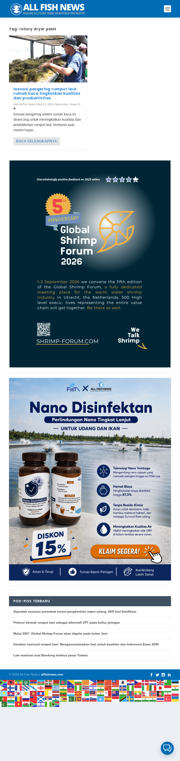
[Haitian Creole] (71, 688)
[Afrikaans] (3, 682)
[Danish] (145, 682)
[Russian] (26, 699)
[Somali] (100, 699)
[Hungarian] (115, 688)
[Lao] (41, 693)
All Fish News (27, 104)
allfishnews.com (52, 674)
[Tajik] (138, 699)
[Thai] (160, 699)
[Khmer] (11, 693)
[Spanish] (108, 699)
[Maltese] (108, 693)
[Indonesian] (138, 688)
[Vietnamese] (18, 704)
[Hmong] (108, 688)
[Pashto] (160, 693)
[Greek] (56, 688)
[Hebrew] (93, 688)
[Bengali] (63, 682)
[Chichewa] (100, 682)
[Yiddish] (41, 704)
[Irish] (145, 688)
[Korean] (18, 693)
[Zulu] (56, 704)
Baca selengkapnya (36, 141)
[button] (167, 748)
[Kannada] (175, 688)
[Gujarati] (63, 688)
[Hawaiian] (86, 688)
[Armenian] (33, 682)
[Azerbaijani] (41, 682)
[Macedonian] (78, 693)
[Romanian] (18, 699)
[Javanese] (168, 688)
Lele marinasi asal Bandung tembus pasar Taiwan (50, 655)
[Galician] (33, 688)
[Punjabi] (11, 699)
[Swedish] (130, 699)
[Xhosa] (33, 704)
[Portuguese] (3, 699)
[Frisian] (26, 688)
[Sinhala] (78, 699)
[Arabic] (26, 682)
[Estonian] (175, 682)
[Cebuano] (93, 682)
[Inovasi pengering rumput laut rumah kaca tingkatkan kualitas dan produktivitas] (48, 58)
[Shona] (63, 699)
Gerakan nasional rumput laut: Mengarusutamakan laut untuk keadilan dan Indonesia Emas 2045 (86, 644)
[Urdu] (3, 704)
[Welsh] (26, 704)
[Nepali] (145, 693)
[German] (48, 688)
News (73, 104)
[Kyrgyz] (33, 693)
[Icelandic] (123, 688)
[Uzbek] (11, 704)
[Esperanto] (168, 682)
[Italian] (153, 688)
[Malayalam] (100, 693)
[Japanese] (160, 688)
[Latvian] (56, 693)
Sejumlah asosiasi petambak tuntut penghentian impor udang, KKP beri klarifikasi (74, 611)
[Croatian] (130, 682)
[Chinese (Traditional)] (115, 682)
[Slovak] (86, 699)
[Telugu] (153, 699)
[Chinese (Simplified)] (108, 682)
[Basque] (48, 682)
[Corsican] (123, 682)
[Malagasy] (86, 693)
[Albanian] (11, 682)
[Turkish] (168, 699)
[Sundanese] (115, 699)
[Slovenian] (93, 699)
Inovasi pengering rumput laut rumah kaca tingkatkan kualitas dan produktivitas (46, 93)
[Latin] (48, 693)
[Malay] (93, 693)
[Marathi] (123, 693)
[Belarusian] (56, 682)
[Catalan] (86, 682)
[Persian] (168, 693)
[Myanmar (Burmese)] (138, 693)
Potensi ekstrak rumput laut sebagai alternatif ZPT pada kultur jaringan (66, 622)
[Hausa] (78, 688)
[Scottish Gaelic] (41, 699)
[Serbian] (48, 699)
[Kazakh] (3, 693)
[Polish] (175, 693)
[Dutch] (153, 682)
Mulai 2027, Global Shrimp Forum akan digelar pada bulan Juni (60, 633)
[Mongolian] (130, 693)
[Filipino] (3, 688)
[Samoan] (33, 699)
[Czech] (138, 682)
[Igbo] (130, 688)
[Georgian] (41, 688)
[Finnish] (11, 688)
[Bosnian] (71, 682)
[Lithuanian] (63, 693)
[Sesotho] (56, 699)
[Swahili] (123, 699)
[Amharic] (18, 682)
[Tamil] (145, 699)
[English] (160, 682)
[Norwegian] (153, 693)
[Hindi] (100, 688)
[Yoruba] (48, 704)
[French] (18, 688)
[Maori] (115, 693)
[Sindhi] (71, 699)
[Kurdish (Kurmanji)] (26, 693)
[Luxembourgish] (71, 693)
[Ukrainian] (175, 699)
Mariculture (62, 104)
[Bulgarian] (78, 682)
